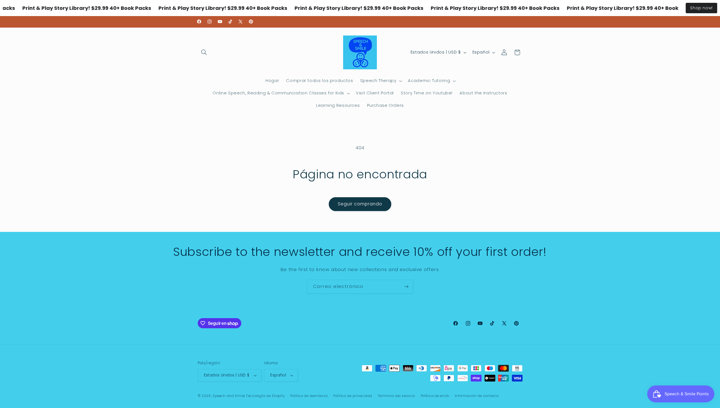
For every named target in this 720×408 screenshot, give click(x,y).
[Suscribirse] (406, 287)
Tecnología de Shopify (265, 396)
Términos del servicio (396, 396)
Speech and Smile (229, 396)
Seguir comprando (360, 204)
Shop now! (701, 8)
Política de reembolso (309, 396)
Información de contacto (477, 396)
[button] (204, 52)
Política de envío (435, 396)
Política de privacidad (352, 396)
